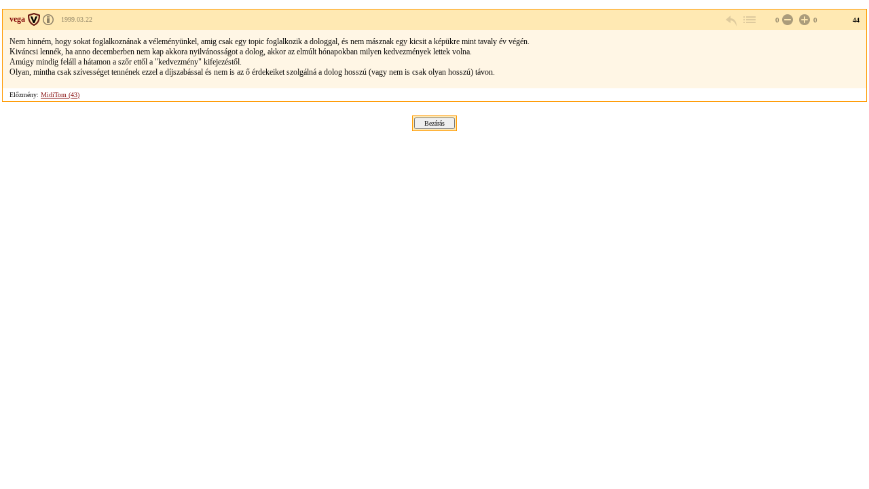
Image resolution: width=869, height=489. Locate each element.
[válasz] (732, 20)
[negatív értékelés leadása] (786, 20)
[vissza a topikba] (749, 20)
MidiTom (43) (60, 94)
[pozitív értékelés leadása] (803, 20)
